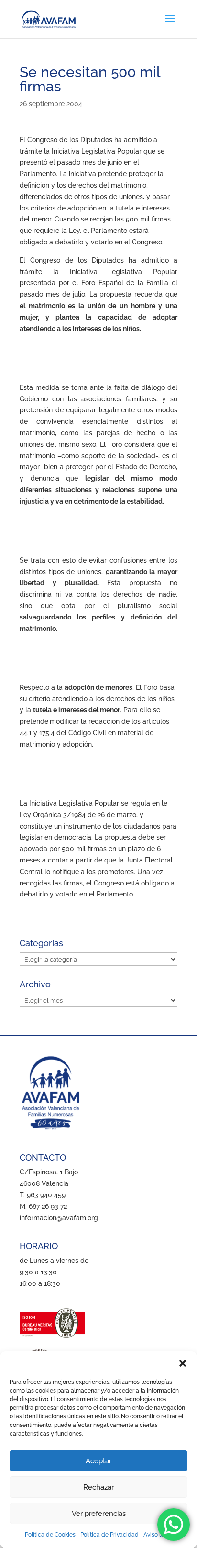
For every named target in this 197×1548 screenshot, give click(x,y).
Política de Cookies (50, 1534)
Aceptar (98, 1461)
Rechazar (98, 1487)
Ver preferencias (99, 1513)
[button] (182, 1363)
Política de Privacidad (109, 1534)
